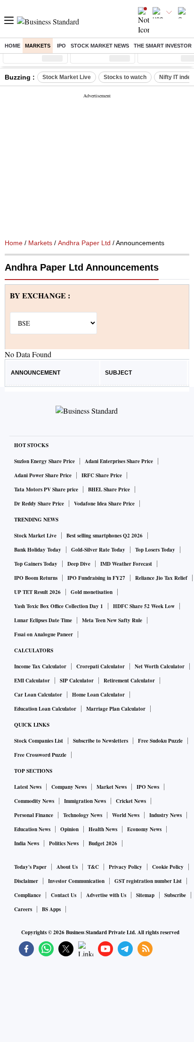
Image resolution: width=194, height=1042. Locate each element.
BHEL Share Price (109, 489)
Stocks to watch (125, 77)
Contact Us (63, 895)
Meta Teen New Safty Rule (112, 620)
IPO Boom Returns (35, 578)
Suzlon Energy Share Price (44, 461)
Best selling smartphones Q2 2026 (104, 535)
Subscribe (175, 895)
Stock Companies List (38, 740)
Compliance (27, 895)
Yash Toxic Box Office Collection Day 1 (58, 606)
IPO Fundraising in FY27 (96, 578)
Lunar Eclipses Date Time (43, 620)
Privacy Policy (125, 867)
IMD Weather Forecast (126, 564)
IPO (61, 45)
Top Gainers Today (35, 564)
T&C (93, 867)
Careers (23, 909)
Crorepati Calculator (100, 666)
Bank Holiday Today (37, 549)
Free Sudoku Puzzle (160, 740)
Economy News (144, 829)
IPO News (148, 787)
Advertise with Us (106, 895)
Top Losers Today (155, 549)
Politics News (64, 843)
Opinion (69, 829)
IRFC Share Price (101, 475)
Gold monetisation (92, 592)
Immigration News (85, 801)
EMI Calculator (32, 680)
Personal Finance (33, 815)
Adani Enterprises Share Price (119, 461)
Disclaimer (26, 881)
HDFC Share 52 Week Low (144, 606)
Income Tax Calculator (40, 666)
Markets (37, 45)
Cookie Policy (168, 867)
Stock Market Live (66, 77)
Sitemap (145, 895)
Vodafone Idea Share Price (104, 503)
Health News (103, 829)
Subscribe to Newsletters (100, 740)
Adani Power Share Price (43, 475)
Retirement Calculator (129, 680)
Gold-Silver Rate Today (98, 549)
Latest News (27, 787)
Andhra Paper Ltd (84, 243)
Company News (69, 787)
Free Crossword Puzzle (40, 755)
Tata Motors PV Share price (46, 489)
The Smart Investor (163, 45)
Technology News (82, 815)
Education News (32, 829)
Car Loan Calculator (38, 694)
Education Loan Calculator (45, 708)
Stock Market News (100, 45)
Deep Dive (78, 564)
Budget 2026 (103, 843)
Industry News (165, 815)
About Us (67, 867)
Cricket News (131, 801)
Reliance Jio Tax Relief (161, 578)
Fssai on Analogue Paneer (43, 634)
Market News (112, 787)
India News (26, 843)
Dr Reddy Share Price (39, 503)
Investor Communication (76, 881)
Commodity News (34, 801)
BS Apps (51, 909)
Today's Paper (30, 867)
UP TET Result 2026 (37, 592)
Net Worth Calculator (160, 666)
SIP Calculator (77, 680)
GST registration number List (148, 881)
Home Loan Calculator (98, 694)
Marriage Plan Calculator (116, 708)
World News (125, 815)
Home (12, 45)
